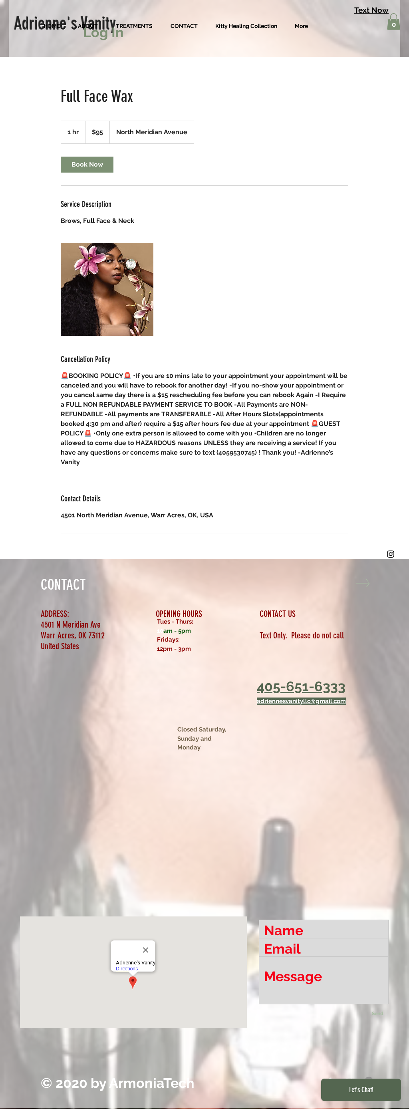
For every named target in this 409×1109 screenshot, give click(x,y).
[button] (394, 21)
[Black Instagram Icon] (390, 554)
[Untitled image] (107, 289)
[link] (87, 165)
